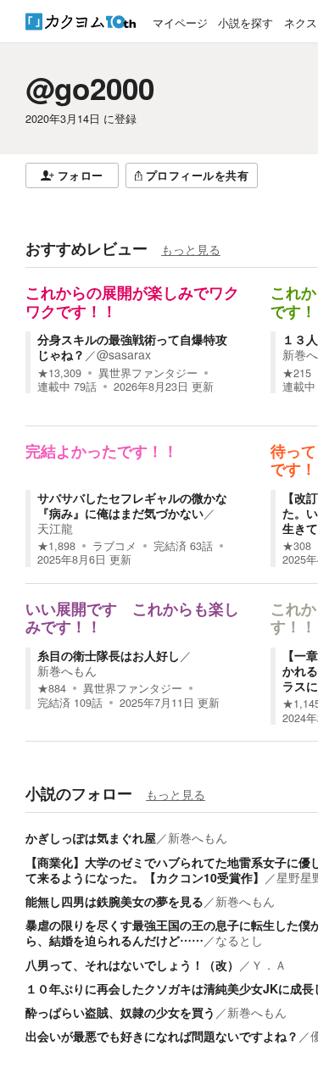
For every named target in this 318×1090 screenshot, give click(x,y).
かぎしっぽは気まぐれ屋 (90, 837)
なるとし (239, 940)
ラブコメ (114, 545)
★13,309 (59, 373)
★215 (296, 373)
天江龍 (55, 528)
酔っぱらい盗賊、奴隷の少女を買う (120, 1012)
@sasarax (124, 354)
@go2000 (89, 88)
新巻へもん (67, 670)
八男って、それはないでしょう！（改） (132, 964)
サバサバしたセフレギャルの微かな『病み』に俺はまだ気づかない (132, 505)
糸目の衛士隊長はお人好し (108, 655)
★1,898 (56, 546)
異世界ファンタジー (148, 373)
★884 (51, 688)
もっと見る (190, 249)
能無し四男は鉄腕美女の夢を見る (114, 901)
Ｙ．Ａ (269, 964)
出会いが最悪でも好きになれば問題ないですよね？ (161, 1035)
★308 (296, 546)
